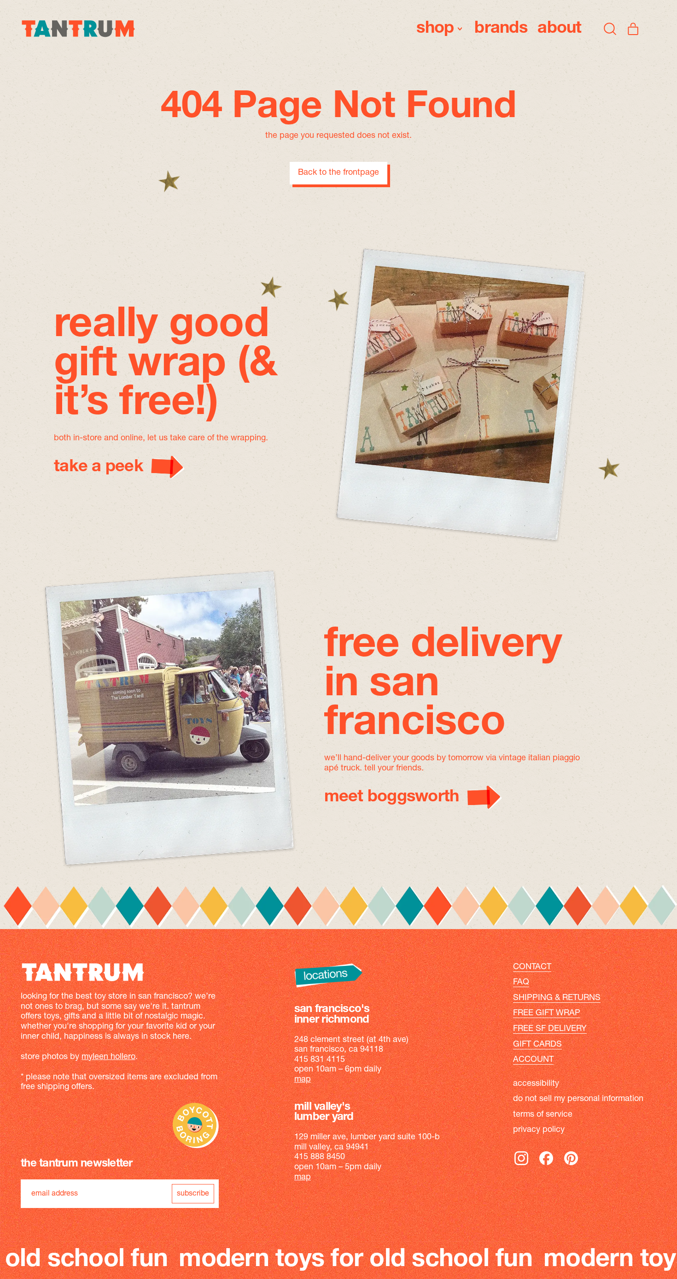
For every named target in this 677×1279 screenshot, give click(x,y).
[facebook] (546, 1165)
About (559, 28)
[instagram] (521, 1165)
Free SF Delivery (550, 1029)
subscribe (193, 1193)
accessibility (536, 1084)
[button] (610, 28)
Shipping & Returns (557, 998)
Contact (532, 967)
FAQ (521, 982)
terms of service (542, 1115)
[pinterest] (571, 1165)
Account (533, 1060)
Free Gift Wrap (546, 1013)
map (302, 1080)
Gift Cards (537, 1045)
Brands (500, 28)
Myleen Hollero (108, 1057)
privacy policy (539, 1130)
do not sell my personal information (578, 1099)
